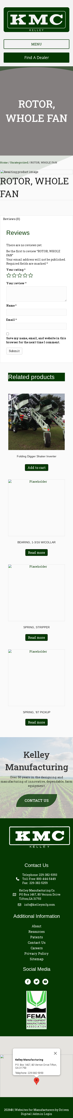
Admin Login (42, 1114)
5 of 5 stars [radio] (30, 275)
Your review (16, 283)
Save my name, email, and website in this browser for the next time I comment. (36, 340)
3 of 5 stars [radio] (19, 275)
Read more (36, 552)
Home (4, 162)
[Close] (55, 1053)
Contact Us (36, 942)
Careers (37, 948)
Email (11, 320)
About (36, 926)
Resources (36, 931)
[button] (36, 1081)
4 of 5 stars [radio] (25, 275)
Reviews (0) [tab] (11, 219)
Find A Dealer (36, 57)
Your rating (15, 270)
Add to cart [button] (37, 467)
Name (11, 305)
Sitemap (36, 959)
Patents (36, 937)
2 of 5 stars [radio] (14, 275)
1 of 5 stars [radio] (8, 275)
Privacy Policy (36, 953)
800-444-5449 (46, 879)
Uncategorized (19, 162)
